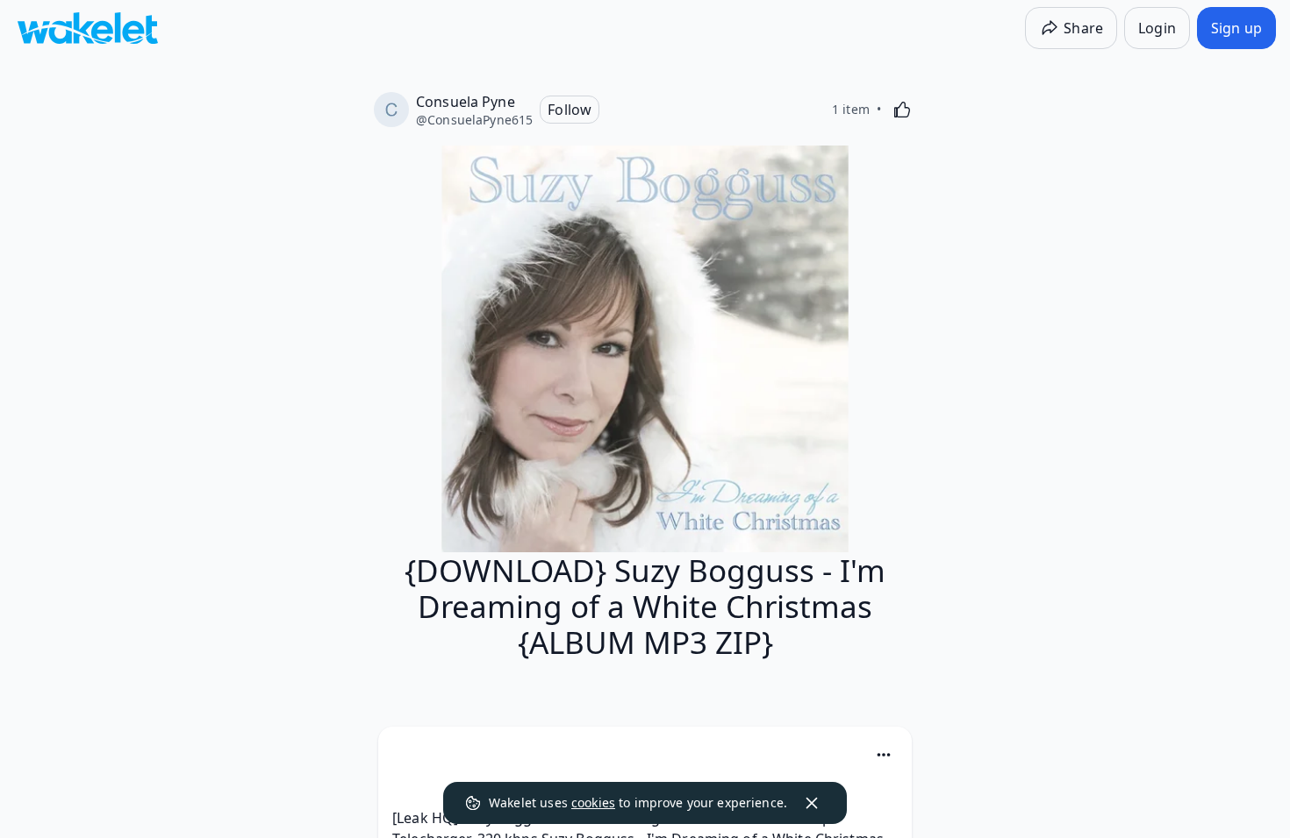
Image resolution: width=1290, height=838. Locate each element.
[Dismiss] (812, 803)
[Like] (902, 110)
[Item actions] (884, 755)
